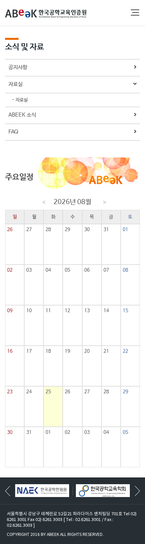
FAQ (13, 132)
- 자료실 (20, 100)
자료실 (15, 84)
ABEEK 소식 (22, 115)
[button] (137, 491)
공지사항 (17, 67)
